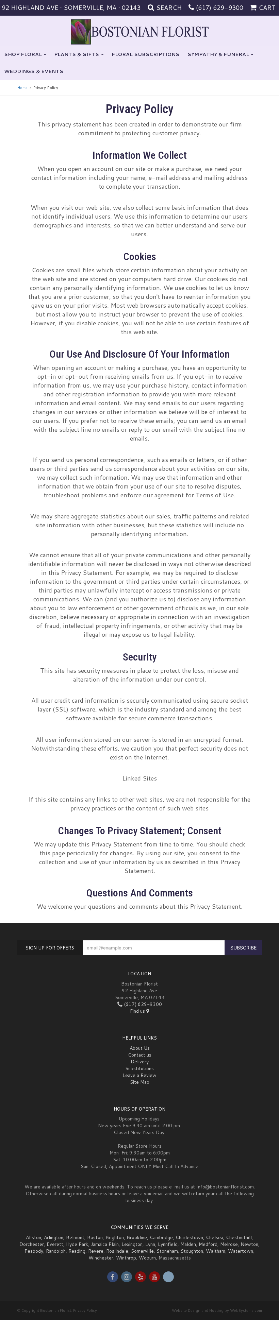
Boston (95, 1237)
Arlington (53, 1237)
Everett (55, 1244)
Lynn (150, 1244)
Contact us (139, 1054)
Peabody (33, 1251)
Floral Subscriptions (145, 54)
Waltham (215, 1251)
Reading (76, 1251)
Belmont (75, 1237)
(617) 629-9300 (219, 7)
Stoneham (167, 1251)
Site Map (139, 1082)
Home (22, 87)
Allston (33, 1237)
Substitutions (139, 1068)
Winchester (100, 1257)
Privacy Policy (85, 1310)
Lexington (132, 1244)
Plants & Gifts (76, 54)
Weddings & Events (33, 71)
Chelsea (214, 1237)
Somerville (142, 1251)
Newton (249, 1244)
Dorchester (31, 1244)
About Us (140, 1048)
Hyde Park (77, 1244)
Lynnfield (168, 1244)
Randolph (56, 1251)
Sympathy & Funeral (218, 54)
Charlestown (189, 1237)
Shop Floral (23, 54)
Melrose (229, 1244)
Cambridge (161, 1237)
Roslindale (117, 1251)
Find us (138, 1011)
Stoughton (192, 1251)
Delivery (140, 1061)
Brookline (137, 1237)
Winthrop (126, 1257)
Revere (95, 1251)
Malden (188, 1244)
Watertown (240, 1251)
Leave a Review (139, 1075)
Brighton (114, 1237)
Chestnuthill (239, 1237)
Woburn (147, 1257)
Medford (208, 1244)
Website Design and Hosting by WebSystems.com (217, 1310)
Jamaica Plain (105, 1244)
